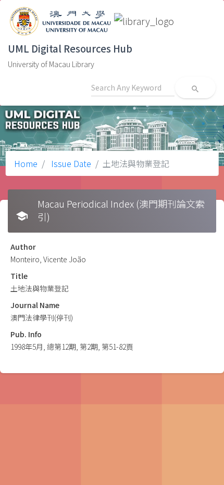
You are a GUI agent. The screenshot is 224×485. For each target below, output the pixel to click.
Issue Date (70, 163)
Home (26, 163)
